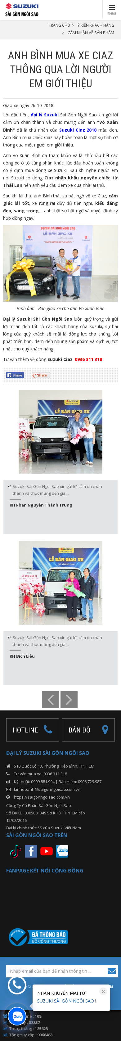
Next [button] (69, 699)
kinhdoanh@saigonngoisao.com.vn (47, 789)
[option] (60, 462)
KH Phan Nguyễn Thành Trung (41, 505)
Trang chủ (59, 25)
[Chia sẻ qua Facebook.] (17, 375)
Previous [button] (50, 699)
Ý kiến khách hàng (96, 25)
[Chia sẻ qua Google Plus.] (43, 375)
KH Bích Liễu (22, 656)
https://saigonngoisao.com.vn (42, 797)
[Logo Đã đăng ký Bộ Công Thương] (37, 937)
